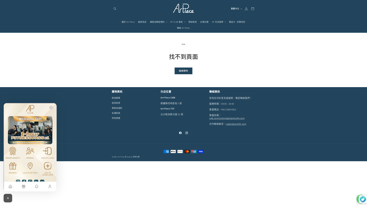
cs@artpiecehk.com (236, 123)
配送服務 (116, 98)
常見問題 (116, 118)
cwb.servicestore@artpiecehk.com (227, 118)
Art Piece (121, 157)
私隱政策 (116, 113)
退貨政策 (116, 103)
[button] (115, 9)
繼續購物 (183, 70)
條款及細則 (117, 108)
